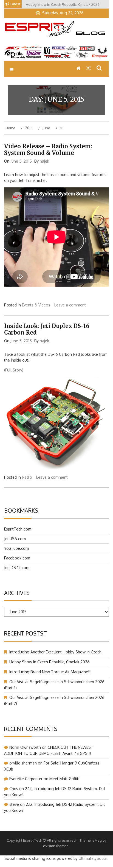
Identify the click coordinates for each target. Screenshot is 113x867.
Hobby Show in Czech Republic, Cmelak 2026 (49, 661)
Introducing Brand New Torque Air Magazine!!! (50, 671)
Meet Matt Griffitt (64, 778)
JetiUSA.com (15, 538)
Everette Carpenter (26, 778)
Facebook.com (17, 558)
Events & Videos (36, 305)
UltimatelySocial (93, 858)
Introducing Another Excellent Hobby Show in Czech (55, 652)
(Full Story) (13, 370)
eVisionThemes (56, 846)
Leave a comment (70, 305)
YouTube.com (16, 548)
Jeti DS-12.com (16, 567)
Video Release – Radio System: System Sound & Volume (48, 149)
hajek (44, 161)
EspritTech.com (17, 529)
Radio (27, 477)
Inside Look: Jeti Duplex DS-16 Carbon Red (46, 329)
